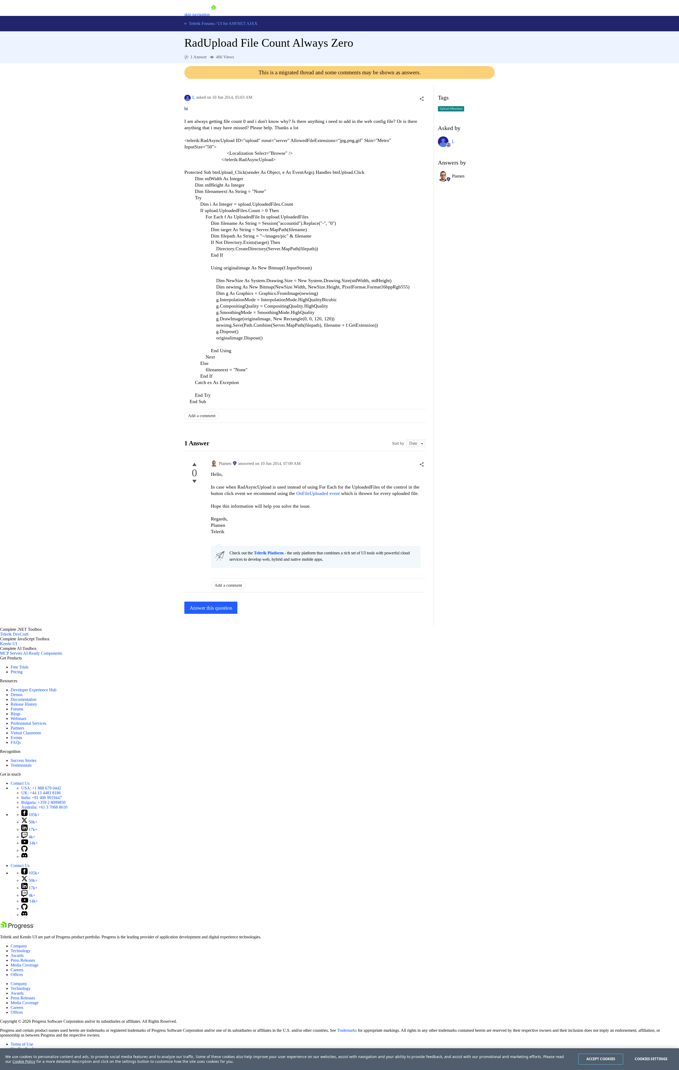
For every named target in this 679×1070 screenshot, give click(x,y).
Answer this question (211, 608)
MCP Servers (11, 653)
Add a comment (201, 415)
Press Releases (23, 960)
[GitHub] (24, 850)
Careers (17, 970)
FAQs (16, 742)
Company (19, 946)
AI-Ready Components (42, 653)
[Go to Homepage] (213, 14)
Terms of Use (22, 1044)
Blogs (15, 713)
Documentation (23, 699)
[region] (339, 1059)
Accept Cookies (600, 1058)
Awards (17, 955)
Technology (21, 950)
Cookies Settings (651, 1058)
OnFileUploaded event (318, 493)
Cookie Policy (23, 1061)
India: (41, 797)
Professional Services (28, 723)
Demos (17, 694)
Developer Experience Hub (33, 690)
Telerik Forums (201, 23)
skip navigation (197, 14)
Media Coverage (24, 965)
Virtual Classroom (26, 733)
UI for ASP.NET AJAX (237, 23)
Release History (24, 704)
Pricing (17, 672)
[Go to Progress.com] (17, 928)
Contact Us (20, 783)
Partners (17, 728)
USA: (41, 788)
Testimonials (21, 765)
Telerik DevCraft (14, 634)
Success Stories (23, 760)
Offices (17, 974)
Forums (17, 709)
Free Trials (19, 667)
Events (16, 737)
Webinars (18, 718)
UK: (41, 793)
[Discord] (24, 856)
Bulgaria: (43, 802)
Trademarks (347, 1030)
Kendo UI (8, 643)
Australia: (44, 807)
